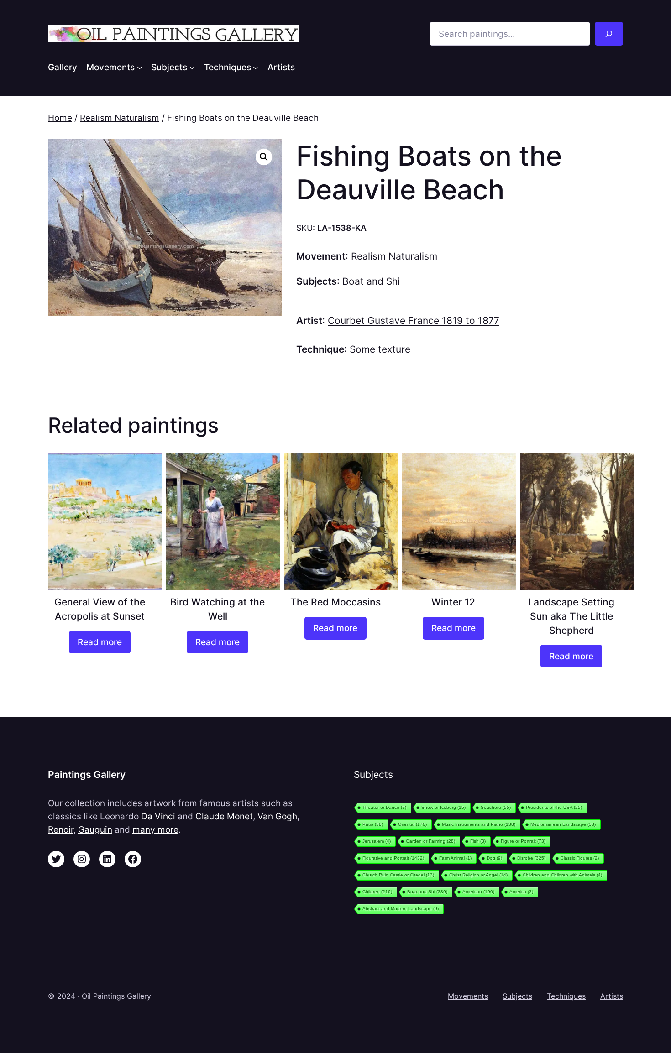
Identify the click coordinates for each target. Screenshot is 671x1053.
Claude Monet (224, 816)
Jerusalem (376, 841)
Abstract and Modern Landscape (400, 908)
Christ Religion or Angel (478, 874)
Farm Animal (455, 857)
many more (155, 829)
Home (60, 117)
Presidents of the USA (554, 807)
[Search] (609, 34)
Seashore (496, 807)
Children (377, 891)
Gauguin (95, 829)
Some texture (380, 349)
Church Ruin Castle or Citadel (398, 874)
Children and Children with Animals (562, 874)
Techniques (566, 996)
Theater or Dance (384, 807)
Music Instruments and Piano (478, 824)
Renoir (60, 829)
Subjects (517, 996)
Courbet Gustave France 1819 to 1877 (413, 320)
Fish (478, 841)
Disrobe (531, 857)
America (521, 891)
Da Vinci (158, 816)
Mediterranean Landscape (563, 824)
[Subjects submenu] (192, 67)
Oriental (412, 824)
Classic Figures (580, 857)
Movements (468, 996)
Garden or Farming (430, 841)
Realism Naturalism (119, 117)
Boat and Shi (371, 281)
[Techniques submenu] (255, 67)
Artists (611, 996)
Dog (494, 857)
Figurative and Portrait (393, 857)
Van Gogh (277, 816)
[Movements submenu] (139, 67)
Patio (372, 824)
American (478, 891)
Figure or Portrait (523, 841)
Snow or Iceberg (443, 807)
